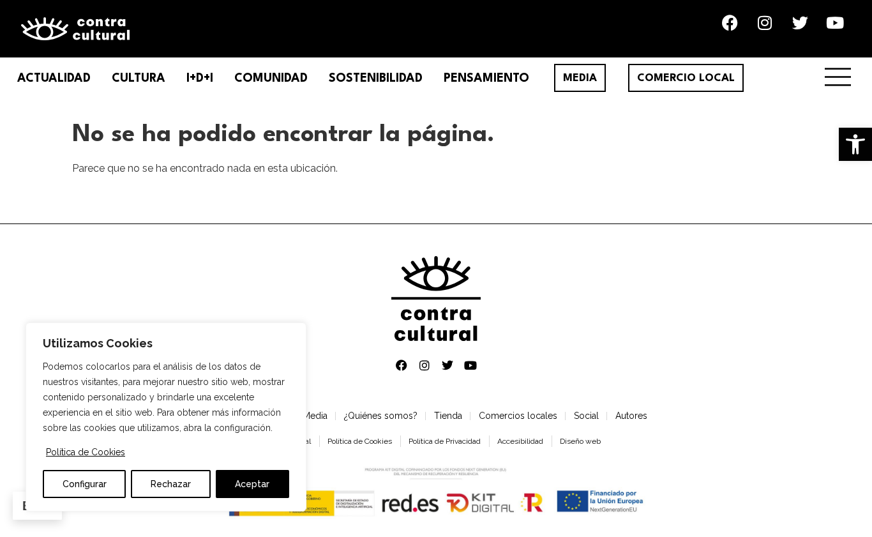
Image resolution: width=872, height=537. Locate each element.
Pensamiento (486, 78)
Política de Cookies (85, 452)
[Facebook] (730, 22)
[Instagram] (765, 22)
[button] (855, 144)
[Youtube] (835, 22)
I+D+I (199, 78)
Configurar (85, 484)
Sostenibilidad (376, 78)
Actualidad (54, 78)
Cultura (138, 78)
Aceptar (252, 484)
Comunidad (271, 78)
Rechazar (171, 484)
